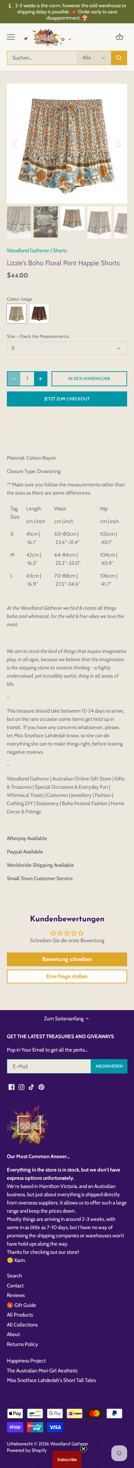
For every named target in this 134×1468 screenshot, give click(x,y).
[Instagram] (21, 1086)
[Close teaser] (83, 1448)
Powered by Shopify (27, 1450)
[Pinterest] (41, 1086)
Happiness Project (26, 1361)
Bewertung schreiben (67, 959)
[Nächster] (118, 143)
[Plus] (40, 379)
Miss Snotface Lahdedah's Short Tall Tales (51, 1380)
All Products (20, 1315)
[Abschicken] (119, 58)
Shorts (60, 250)
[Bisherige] (15, 143)
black (39, 313)
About (13, 1334)
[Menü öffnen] (11, 37)
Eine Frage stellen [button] (67, 976)
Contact (15, 1286)
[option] (67, 144)
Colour (13, 299)
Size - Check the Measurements (38, 336)
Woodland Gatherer (28, 250)
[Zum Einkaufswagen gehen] (119, 37)
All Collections (22, 1325)
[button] (67, 1459)
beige (16, 313)
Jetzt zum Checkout (66, 398)
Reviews (16, 1295)
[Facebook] (11, 1086)
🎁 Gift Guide (21, 1305)
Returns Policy (22, 1344)
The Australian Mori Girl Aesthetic (42, 1371)
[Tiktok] (31, 1086)
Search (14, 1276)
